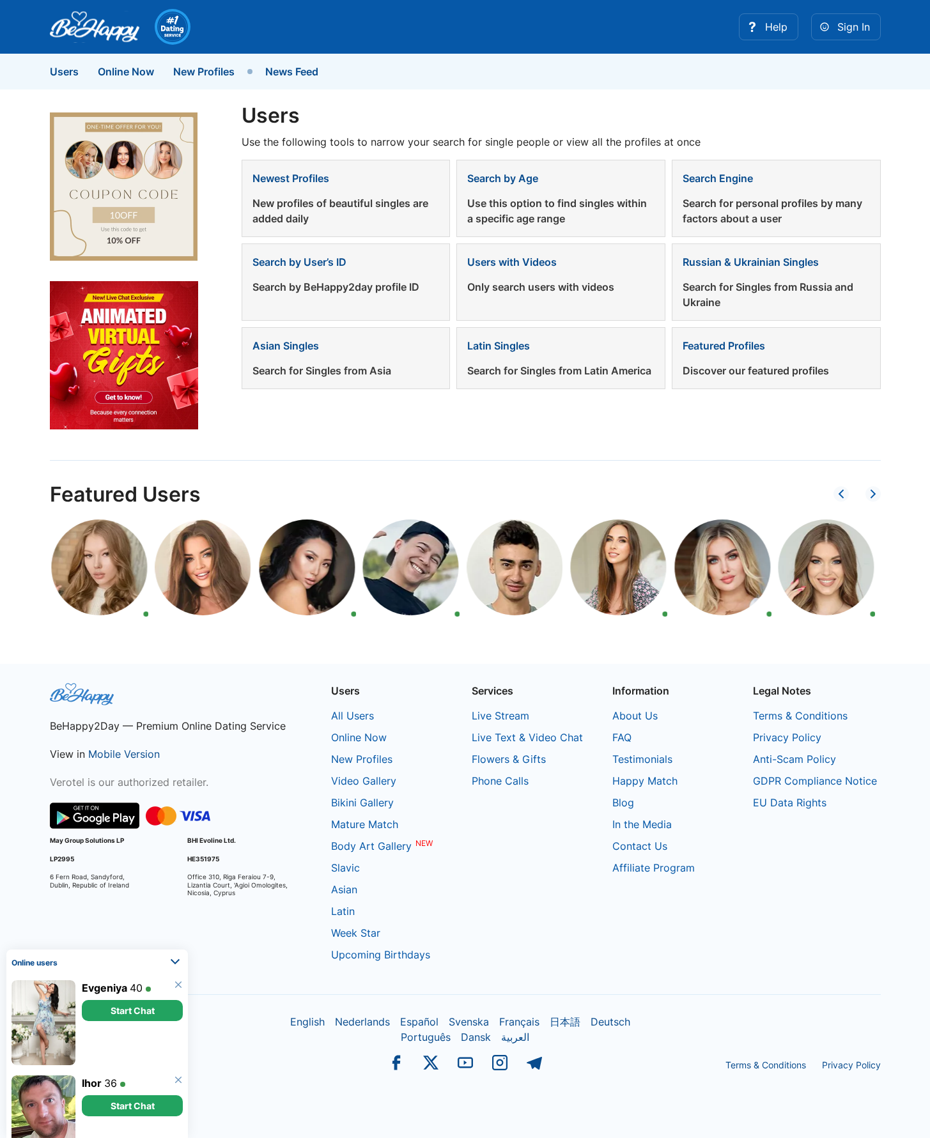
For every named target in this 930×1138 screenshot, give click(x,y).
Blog (623, 802)
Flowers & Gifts (509, 759)
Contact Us (639, 846)
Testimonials (642, 759)
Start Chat (133, 983)
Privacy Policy (787, 737)
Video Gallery (363, 780)
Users (64, 71)
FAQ (622, 737)
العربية (515, 1037)
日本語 (565, 1021)
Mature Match (364, 824)
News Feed (291, 71)
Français (519, 1021)
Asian (344, 889)
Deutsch (610, 1021)
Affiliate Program (653, 867)
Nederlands (362, 1021)
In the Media (642, 824)
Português (426, 1037)
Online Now (126, 71)
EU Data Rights (789, 802)
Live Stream (500, 715)
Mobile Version (124, 754)
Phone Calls (500, 780)
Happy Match (645, 780)
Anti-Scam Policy (794, 759)
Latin (343, 911)
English (307, 1021)
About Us (635, 715)
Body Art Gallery (371, 846)
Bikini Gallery (362, 802)
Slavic (345, 867)
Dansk (476, 1037)
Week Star (355, 933)
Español (419, 1021)
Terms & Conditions (800, 715)
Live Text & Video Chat (527, 737)
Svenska (469, 1021)
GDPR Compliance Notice (815, 780)
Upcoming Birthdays (380, 954)
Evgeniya (104, 960)
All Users (352, 715)
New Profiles (204, 71)
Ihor (92, 1055)
